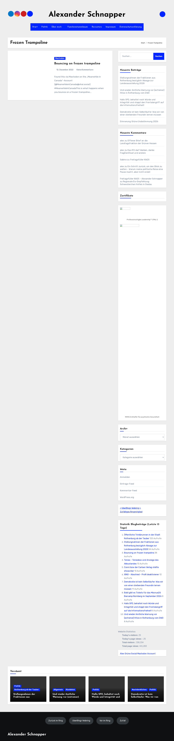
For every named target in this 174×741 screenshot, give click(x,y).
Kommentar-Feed (128, 490)
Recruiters (97, 27)
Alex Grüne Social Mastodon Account (138, 653)
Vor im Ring (105, 720)
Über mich (57, 27)
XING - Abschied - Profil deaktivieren (141, 574)
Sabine (123, 159)
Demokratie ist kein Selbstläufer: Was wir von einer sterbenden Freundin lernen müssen (143, 585)
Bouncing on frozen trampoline (77, 63)
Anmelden (125, 477)
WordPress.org (127, 497)
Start (35, 27)
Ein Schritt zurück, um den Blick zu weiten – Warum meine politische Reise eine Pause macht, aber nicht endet (141, 169)
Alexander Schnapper (87, 15)
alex (122, 140)
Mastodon (59, 58)
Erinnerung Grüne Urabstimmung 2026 (139, 121)
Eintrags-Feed (127, 484)
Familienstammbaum (78, 27)
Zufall (123, 720)
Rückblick (70, 690)
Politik (44, 27)
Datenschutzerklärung (130, 27)
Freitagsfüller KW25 (140, 159)
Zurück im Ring (55, 720)
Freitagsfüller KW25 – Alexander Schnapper (141, 179)
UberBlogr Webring (130, 508)
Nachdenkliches (139, 690)
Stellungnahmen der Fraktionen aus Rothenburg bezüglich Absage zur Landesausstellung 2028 (137, 81)
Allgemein (58, 690)
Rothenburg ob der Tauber (26, 690)
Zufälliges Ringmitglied (131, 512)
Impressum (111, 27)
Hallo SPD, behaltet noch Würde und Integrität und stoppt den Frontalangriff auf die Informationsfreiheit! (142, 102)
